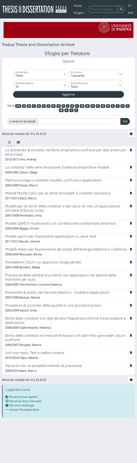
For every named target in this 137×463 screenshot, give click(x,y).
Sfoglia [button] (78, 13)
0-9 (18, 105)
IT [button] (129, 6)
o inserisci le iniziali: (22, 121)
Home (78, 6)
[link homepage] (35, 9)
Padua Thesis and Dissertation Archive (38, 44)
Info (130, 13)
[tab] (9, 142)
